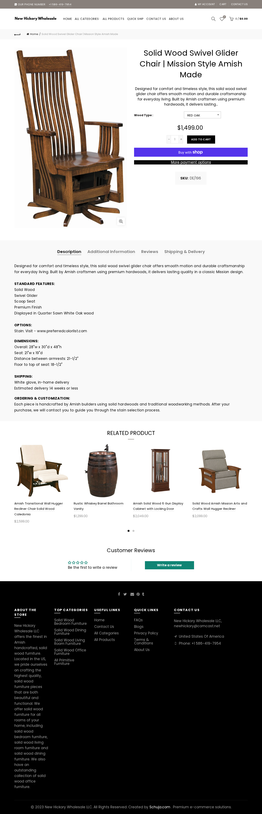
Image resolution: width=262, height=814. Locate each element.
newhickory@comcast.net (197, 626)
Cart (222, 4)
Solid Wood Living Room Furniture (69, 642)
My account (206, 4)
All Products (104, 639)
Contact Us (104, 626)
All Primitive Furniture (64, 662)
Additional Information (111, 251)
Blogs (138, 626)
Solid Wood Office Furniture (70, 652)
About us (176, 19)
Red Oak (193, 115)
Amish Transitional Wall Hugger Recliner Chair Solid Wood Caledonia (38, 508)
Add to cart (201, 139)
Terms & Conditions (143, 641)
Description (69, 251)
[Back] (17, 34)
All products (113, 19)
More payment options (191, 162)
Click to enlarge (121, 221)
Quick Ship (135, 19)
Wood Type (143, 115)
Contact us (239, 4)
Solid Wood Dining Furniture (70, 632)
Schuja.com (159, 807)
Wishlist (224, 17)
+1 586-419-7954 (206, 643)
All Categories (87, 19)
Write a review (169, 565)
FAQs (138, 620)
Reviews (149, 251)
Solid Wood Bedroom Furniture (70, 622)
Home (67, 19)
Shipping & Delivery (184, 251)
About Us (142, 649)
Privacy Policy (146, 633)
